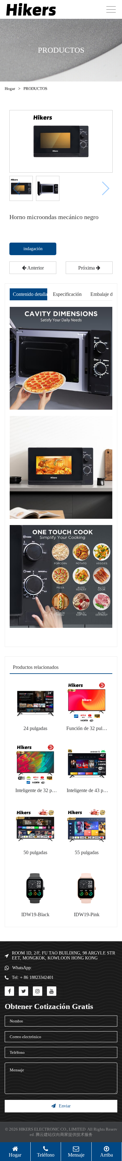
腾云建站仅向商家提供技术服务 (64, 1134)
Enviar (65, 1106)
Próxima (87, 268)
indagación (33, 248)
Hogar (10, 88)
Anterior (35, 268)
